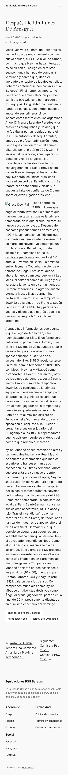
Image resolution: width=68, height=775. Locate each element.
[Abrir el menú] (60, 5)
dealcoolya (36, 37)
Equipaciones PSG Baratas (21, 5)
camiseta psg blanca (19, 257)
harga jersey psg (17, 618)
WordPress (28, 767)
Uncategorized (17, 42)
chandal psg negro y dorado (24, 612)
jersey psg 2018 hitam (46, 618)
